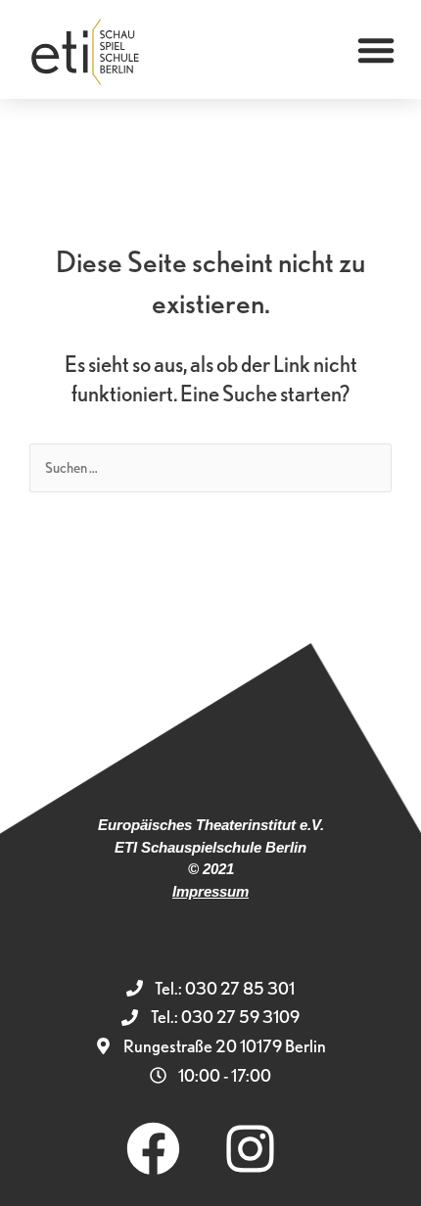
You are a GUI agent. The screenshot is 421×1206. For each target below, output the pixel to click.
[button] (376, 50)
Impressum (210, 891)
